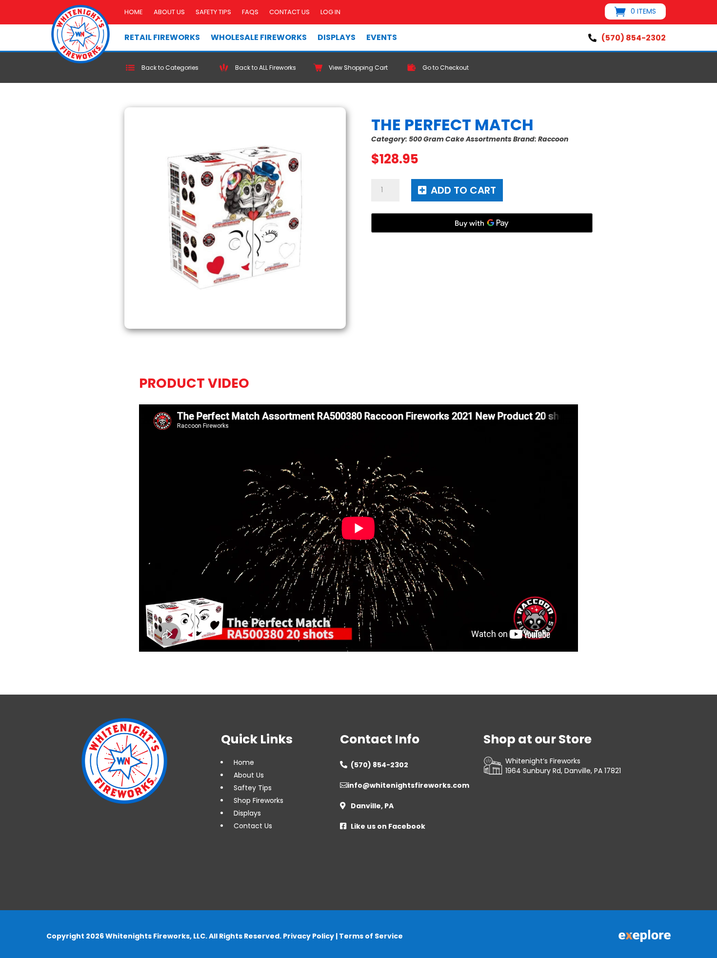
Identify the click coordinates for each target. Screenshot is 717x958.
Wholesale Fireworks (259, 37)
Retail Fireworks (162, 37)
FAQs (250, 13)
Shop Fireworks (258, 800)
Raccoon (553, 139)
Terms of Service (371, 936)
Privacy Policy (308, 936)
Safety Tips (213, 13)
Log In (330, 13)
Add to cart (463, 190)
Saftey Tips (253, 788)
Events (381, 37)
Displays (337, 37)
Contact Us (289, 13)
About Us (169, 13)
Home (133, 13)
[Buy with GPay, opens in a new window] (482, 223)
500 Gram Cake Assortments (460, 139)
